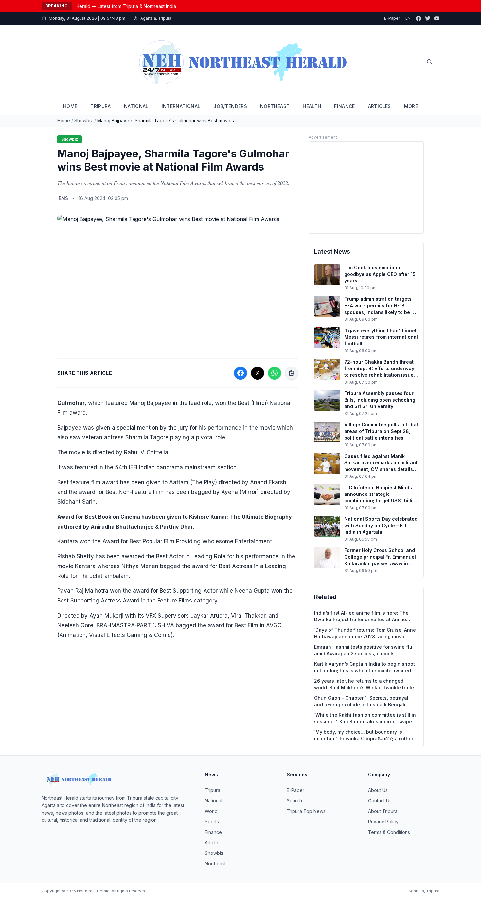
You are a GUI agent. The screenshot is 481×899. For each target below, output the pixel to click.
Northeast (215, 863)
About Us (378, 790)
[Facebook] (418, 18)
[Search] (430, 62)
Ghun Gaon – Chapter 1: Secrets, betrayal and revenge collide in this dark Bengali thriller (361, 701)
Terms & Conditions (389, 832)
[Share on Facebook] (240, 373)
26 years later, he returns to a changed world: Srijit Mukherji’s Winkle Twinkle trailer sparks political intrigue (365, 684)
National (213, 800)
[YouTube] (436, 18)
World (211, 811)
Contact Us (380, 800)
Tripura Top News (306, 811)
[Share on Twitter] (257, 373)
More (411, 106)
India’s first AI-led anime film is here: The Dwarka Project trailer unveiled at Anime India (361, 616)
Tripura (212, 790)
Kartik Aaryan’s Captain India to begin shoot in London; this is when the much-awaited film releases (364, 667)
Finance (213, 832)
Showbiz (83, 120)
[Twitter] (427, 18)
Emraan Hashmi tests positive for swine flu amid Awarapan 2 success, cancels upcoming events (363, 650)
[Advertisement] (366, 187)
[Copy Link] (291, 373)
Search (294, 800)
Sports (212, 821)
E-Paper (392, 18)
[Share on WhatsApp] (274, 373)
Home (63, 120)
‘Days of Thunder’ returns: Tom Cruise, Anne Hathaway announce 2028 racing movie (365, 633)
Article (211, 842)
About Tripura (383, 811)
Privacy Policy (383, 821)
